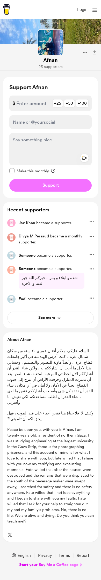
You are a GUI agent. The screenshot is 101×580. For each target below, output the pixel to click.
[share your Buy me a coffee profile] (94, 52)
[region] (50, 137)
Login (82, 9)
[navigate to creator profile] (50, 42)
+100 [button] (82, 103)
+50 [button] (69, 103)
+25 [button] (57, 103)
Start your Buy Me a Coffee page (48, 564)
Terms (64, 555)
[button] (95, 10)
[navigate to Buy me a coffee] (6, 9)
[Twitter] (9, 535)
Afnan (50, 60)
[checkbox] (29, 170)
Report (83, 555)
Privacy (45, 555)
